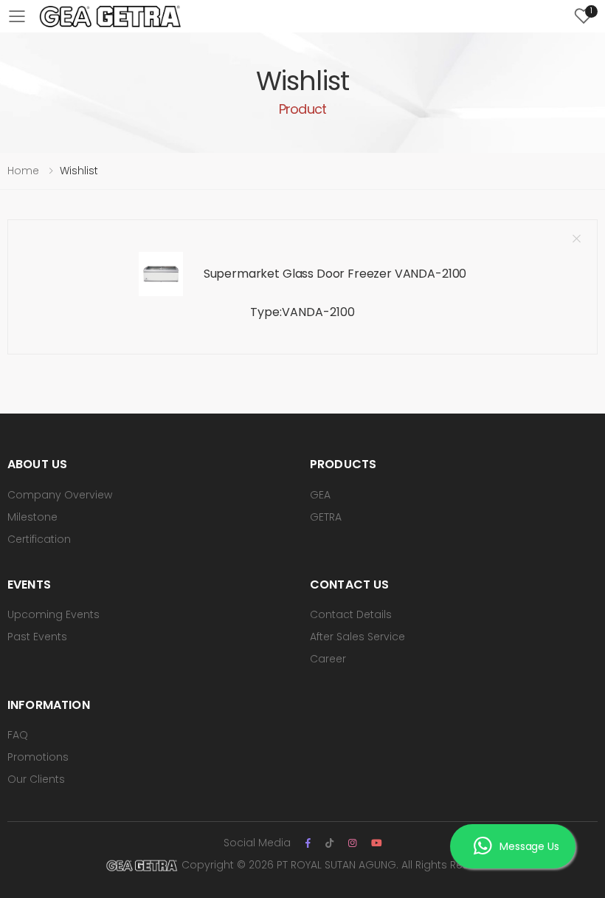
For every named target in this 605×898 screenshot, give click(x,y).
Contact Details (351, 614)
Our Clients (36, 779)
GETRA (326, 517)
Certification (39, 539)
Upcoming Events (53, 614)
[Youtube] (376, 843)
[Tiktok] (329, 843)
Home (23, 170)
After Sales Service (357, 636)
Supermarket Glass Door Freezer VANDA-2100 (335, 273)
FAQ (17, 734)
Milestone (32, 517)
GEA (320, 494)
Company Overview (59, 494)
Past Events (37, 636)
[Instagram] (352, 843)
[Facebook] (308, 843)
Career (328, 658)
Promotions (38, 757)
